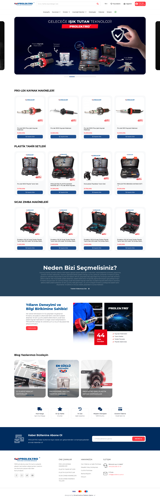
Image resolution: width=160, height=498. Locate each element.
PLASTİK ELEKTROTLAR (67, 472)
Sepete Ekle (31, 136)
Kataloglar (92, 12)
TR (105, 4)
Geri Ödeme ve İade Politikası (91, 464)
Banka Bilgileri (86, 473)
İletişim (109, 12)
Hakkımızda (32, 328)
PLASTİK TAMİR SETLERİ (67, 469)
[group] (80, 45)
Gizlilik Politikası (86, 470)
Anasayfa (46, 12)
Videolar (101, 12)
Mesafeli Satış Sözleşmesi (89, 467)
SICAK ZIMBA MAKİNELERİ (67, 475)
